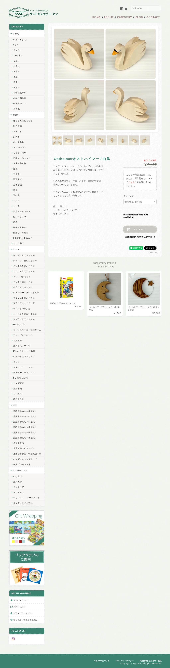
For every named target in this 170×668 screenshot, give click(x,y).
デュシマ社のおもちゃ (24, 271)
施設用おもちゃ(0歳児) (24, 411)
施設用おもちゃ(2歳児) (24, 422)
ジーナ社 (17, 394)
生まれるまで (19, 39)
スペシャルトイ (20, 470)
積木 (15, 190)
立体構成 (17, 185)
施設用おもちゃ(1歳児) (24, 416)
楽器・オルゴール (22, 211)
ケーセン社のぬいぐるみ (25, 314)
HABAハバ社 (19, 324)
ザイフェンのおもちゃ (24, 298)
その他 (16, 109)
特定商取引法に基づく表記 (25, 620)
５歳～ (16, 82)
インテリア (18, 487)
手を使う (17, 174)
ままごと (17, 131)
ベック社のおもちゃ (23, 282)
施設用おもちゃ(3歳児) (24, 427)
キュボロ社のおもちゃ (24, 255)
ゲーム (16, 206)
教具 (15, 222)
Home (96, 17)
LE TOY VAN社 (21, 378)
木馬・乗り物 (19, 163)
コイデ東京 (18, 383)
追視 (15, 169)
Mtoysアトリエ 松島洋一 (25, 351)
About (109, 17)
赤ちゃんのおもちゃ (23, 121)
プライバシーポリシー (23, 613)
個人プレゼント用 (22, 464)
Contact (153, 17)
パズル (16, 201)
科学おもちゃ (19, 227)
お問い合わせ (19, 607)
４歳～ (16, 77)
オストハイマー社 (22, 346)
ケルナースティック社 (24, 372)
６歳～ (16, 87)
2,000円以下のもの (22, 238)
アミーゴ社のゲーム (23, 335)
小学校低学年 (19, 93)
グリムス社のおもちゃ (24, 266)
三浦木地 (17, 388)
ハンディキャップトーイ (25, 459)
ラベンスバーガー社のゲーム (27, 330)
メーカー (17, 249)
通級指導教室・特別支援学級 (27, 454)
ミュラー (17, 362)
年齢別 (16, 33)
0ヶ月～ (17, 45)
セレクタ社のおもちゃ (24, 319)
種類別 (16, 115)
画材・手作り (19, 217)
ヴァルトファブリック (24, 356)
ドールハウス (19, 147)
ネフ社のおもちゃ (22, 276)
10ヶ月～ (17, 55)
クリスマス (18, 492)
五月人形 (17, 482)
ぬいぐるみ (18, 142)
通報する (153, 252)
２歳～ (16, 66)
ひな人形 (17, 476)
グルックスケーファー (24, 367)
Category (124, 17)
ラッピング (128, 196)
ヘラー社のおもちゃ (23, 287)
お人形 (16, 137)
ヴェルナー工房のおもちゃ (26, 292)
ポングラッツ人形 (22, 309)
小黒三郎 (17, 340)
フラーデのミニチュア (24, 303)
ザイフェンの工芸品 (23, 503)
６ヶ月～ (17, 50)
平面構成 (17, 179)
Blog (139, 17)
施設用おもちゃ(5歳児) (24, 438)
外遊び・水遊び (20, 232)
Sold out (140, 229)
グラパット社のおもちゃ (25, 260)
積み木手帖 (18, 399)
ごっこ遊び (18, 243)
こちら (131, 182)
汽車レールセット (22, 158)
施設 (15, 405)
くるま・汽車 (19, 153)
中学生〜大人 (19, 103)
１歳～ (16, 61)
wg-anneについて (21, 600)
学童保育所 (18, 443)
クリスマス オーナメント (26, 497)
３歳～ (16, 71)
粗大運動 (17, 126)
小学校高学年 (19, 98)
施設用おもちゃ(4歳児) (24, 432)
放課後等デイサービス (24, 448)
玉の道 (16, 195)
